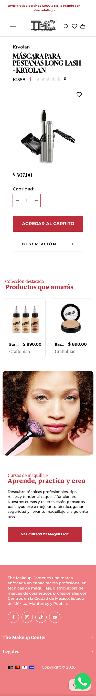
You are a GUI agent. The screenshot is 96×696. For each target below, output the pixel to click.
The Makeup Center (24, 637)
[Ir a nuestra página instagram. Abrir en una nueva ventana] (27, 617)
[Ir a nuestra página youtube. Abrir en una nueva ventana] (54, 617)
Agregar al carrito (48, 223)
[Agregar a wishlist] (79, 95)
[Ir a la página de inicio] (44, 26)
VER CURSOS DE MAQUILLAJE (45, 534)
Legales (11, 651)
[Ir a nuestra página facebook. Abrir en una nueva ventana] (13, 617)
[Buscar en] (66, 26)
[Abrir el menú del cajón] (13, 26)
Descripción (39, 244)
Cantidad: (23, 189)
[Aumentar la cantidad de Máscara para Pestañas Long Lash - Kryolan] (36, 200)
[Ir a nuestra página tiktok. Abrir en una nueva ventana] (41, 617)
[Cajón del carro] (82, 26)
